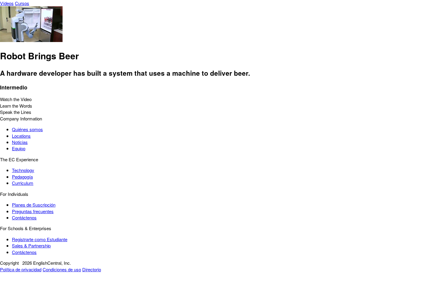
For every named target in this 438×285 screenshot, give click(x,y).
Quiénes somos (27, 129)
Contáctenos (24, 217)
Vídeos (7, 3)
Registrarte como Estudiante (39, 239)
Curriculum (22, 183)
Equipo (18, 148)
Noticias (20, 142)
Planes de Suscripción (33, 205)
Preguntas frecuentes (33, 211)
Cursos (22, 3)
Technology (23, 170)
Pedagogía (22, 177)
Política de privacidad (20, 269)
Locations (21, 136)
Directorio (91, 269)
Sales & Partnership (31, 245)
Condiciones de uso (62, 269)
